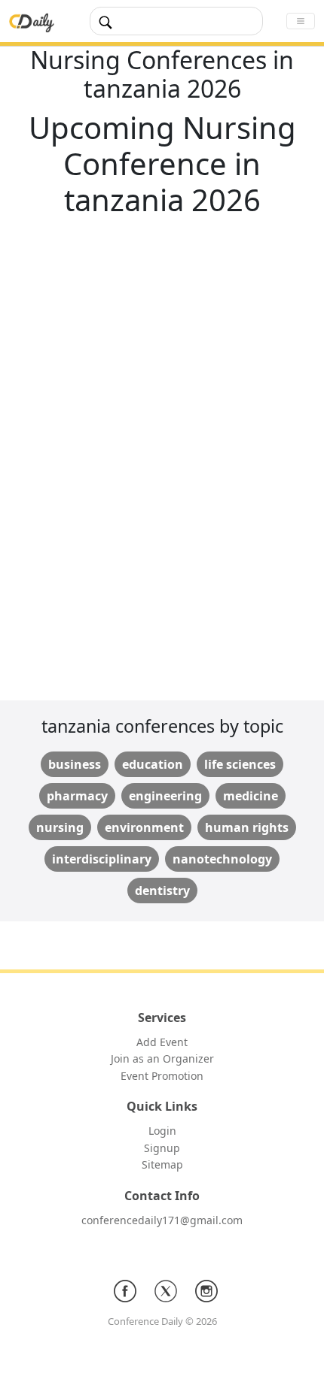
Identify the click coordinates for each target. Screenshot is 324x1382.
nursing (60, 827)
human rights (247, 827)
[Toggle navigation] (300, 21)
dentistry (162, 890)
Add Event (162, 1042)
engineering (165, 796)
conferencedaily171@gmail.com (162, 1220)
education (152, 764)
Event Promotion (162, 1076)
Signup (162, 1148)
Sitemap (162, 1164)
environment (144, 827)
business (74, 764)
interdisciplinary (101, 859)
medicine (250, 796)
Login (162, 1130)
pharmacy (77, 796)
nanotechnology (222, 859)
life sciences (240, 764)
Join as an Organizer (162, 1058)
